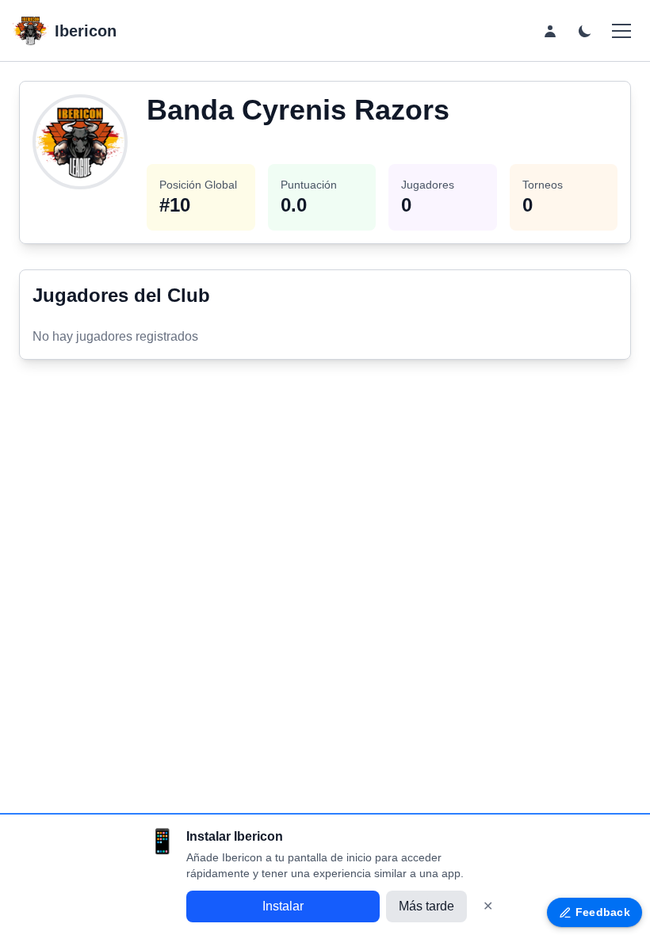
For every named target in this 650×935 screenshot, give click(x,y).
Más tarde (426, 906)
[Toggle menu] (621, 30)
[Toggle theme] (585, 31)
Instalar (283, 906)
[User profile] (550, 31)
